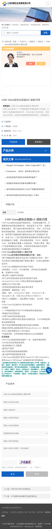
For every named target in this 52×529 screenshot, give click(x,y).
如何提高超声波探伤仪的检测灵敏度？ (21, 177)
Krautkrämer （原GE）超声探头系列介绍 (22, 171)
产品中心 (23, 42)
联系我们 (39, 142)
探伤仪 (40, 42)
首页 (15, 42)
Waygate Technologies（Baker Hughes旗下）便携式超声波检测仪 (27, 165)
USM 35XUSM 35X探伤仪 (20, 489)
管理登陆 (38, 526)
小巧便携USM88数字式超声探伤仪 (24, 496)
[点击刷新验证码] (25, 462)
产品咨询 (13, 142)
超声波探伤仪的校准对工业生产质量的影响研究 (25, 189)
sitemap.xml (29, 526)
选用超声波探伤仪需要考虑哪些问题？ (21, 183)
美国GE (32, 42)
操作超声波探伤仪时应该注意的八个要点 (22, 195)
